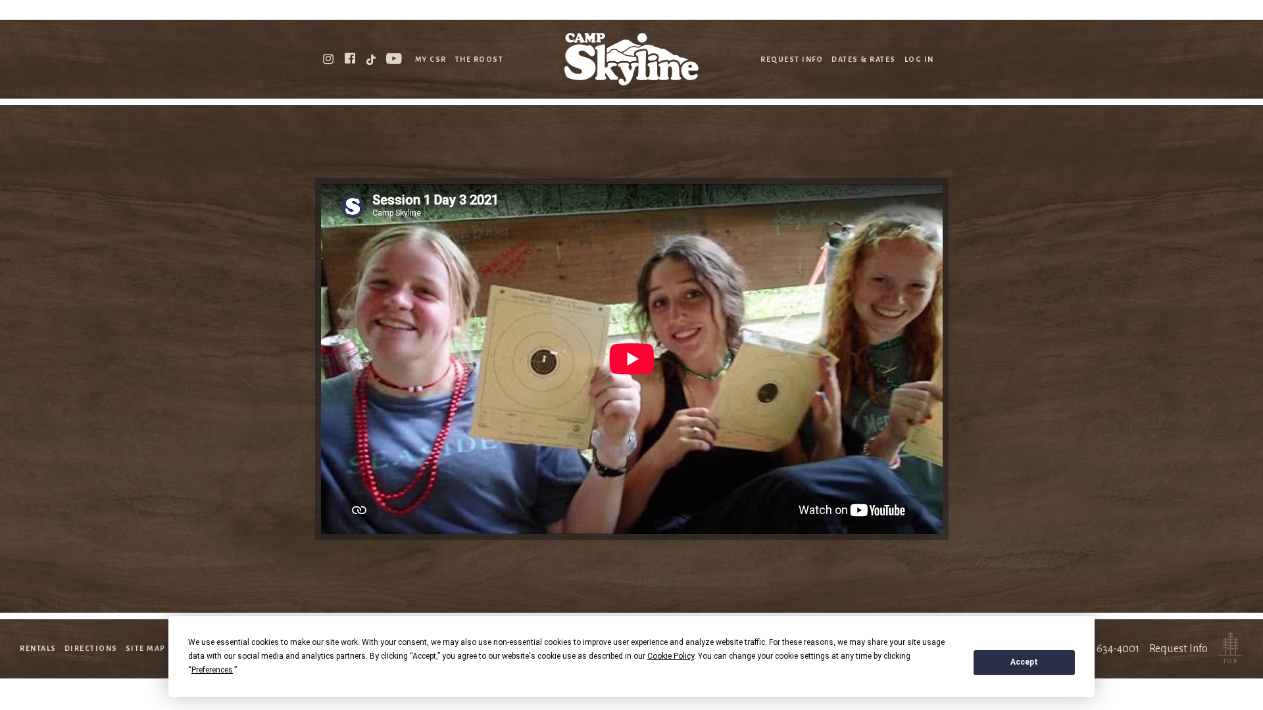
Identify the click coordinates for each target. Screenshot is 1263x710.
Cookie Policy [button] (670, 656)
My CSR (431, 59)
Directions (91, 648)
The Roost (479, 59)
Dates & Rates (863, 59)
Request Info (791, 59)
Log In (919, 59)
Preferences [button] (212, 669)
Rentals (38, 648)
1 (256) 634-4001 (1101, 649)
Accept (1024, 662)
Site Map (146, 648)
